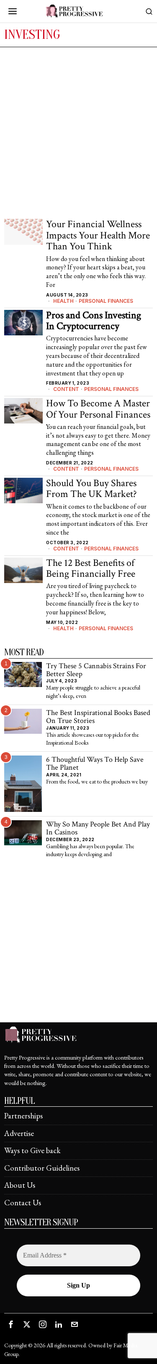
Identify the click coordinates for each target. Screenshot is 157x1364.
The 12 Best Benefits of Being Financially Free (90, 569)
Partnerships (23, 1115)
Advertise (19, 1133)
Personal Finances (106, 301)
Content (66, 389)
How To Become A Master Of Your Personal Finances (98, 409)
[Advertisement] (78, 129)
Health (63, 301)
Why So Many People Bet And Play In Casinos (98, 828)
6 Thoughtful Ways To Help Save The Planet (95, 764)
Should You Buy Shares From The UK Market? (91, 489)
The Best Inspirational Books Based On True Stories (98, 717)
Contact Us (22, 1202)
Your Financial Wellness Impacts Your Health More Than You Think (98, 235)
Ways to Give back (32, 1150)
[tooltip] (11, 1324)
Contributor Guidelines (42, 1168)
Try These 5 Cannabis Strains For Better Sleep (96, 670)
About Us (19, 1185)
